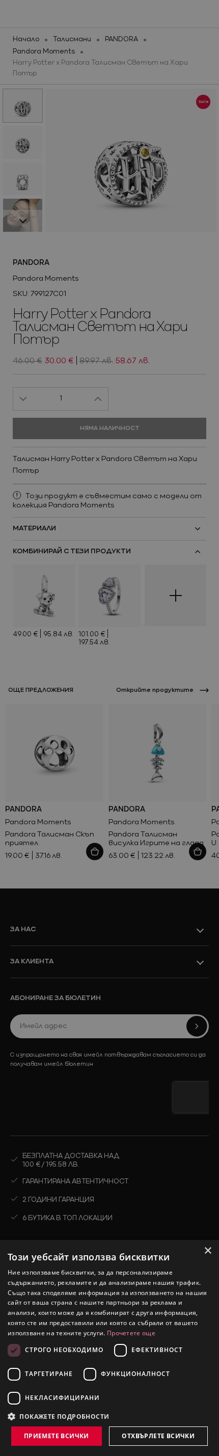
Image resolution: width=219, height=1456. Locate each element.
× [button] (207, 1251)
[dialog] (109, 1348)
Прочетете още (131, 1333)
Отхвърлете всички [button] (158, 1436)
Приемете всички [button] (56, 1436)
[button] (59, 1416)
